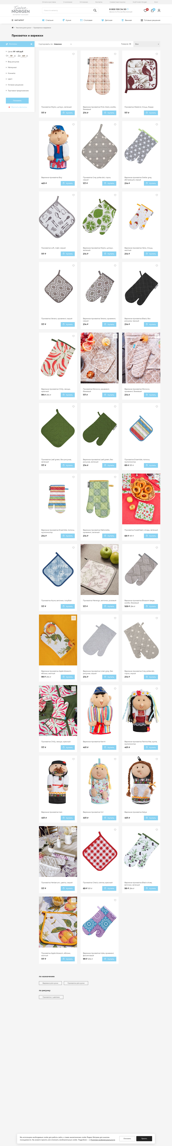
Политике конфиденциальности (103, 1140)
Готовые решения (152, 20)
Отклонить (127, 1138)
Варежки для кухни (50, 983)
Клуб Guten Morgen (140, 2)
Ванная (128, 20)
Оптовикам (84, 2)
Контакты (98, 2)
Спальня (49, 20)
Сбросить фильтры (18, 107)
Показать (17, 100)
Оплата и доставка (49, 2)
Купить (69, 113)
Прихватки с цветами (51, 997)
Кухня (68, 20)
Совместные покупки (117, 2)
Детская (108, 20)
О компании (67, 2)
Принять (144, 1138)
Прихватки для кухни (76, 983)
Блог (156, 2)
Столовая (88, 20)
